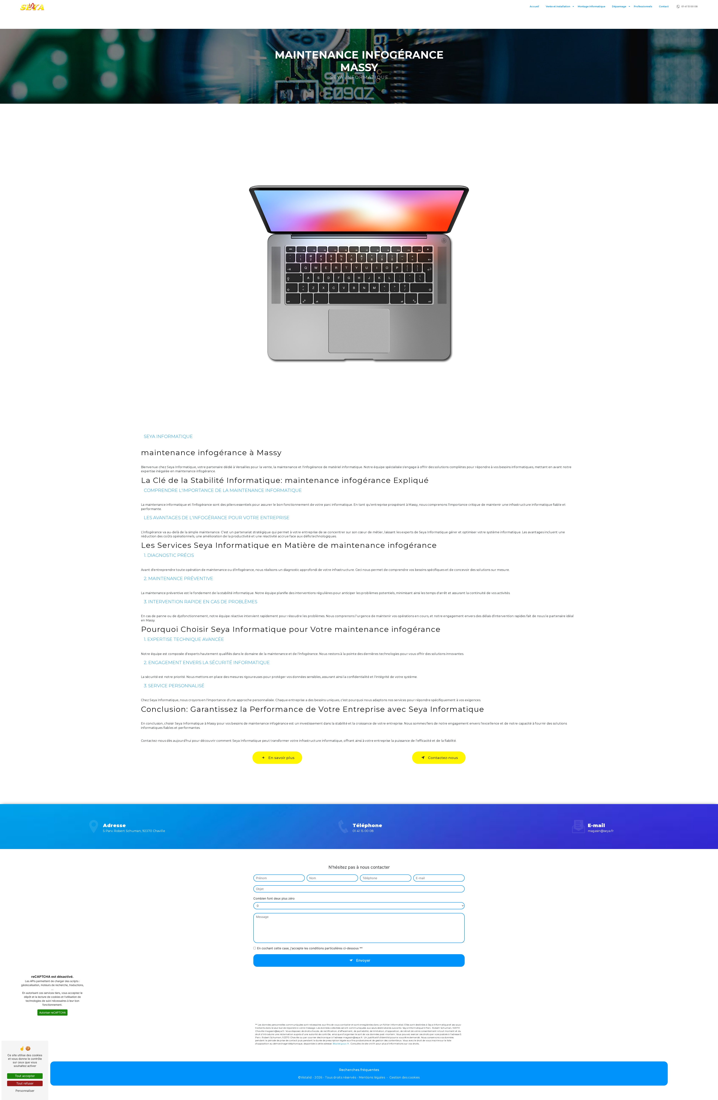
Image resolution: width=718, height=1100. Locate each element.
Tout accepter (25, 1076)
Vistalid (306, 1077)
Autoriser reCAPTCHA (52, 1012)
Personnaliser (25, 1091)
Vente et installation (558, 6)
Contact (664, 6)
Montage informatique (591, 6)
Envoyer (363, 960)
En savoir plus (281, 757)
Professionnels (643, 6)
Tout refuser (24, 1083)
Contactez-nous (443, 757)
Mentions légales (372, 1077)
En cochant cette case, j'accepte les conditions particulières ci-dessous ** (310, 948)
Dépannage (619, 6)
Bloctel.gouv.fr (341, 1043)
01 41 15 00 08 (689, 6)
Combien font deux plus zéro (274, 898)
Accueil (534, 6)
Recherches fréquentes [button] (359, 1070)
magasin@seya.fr (601, 831)
